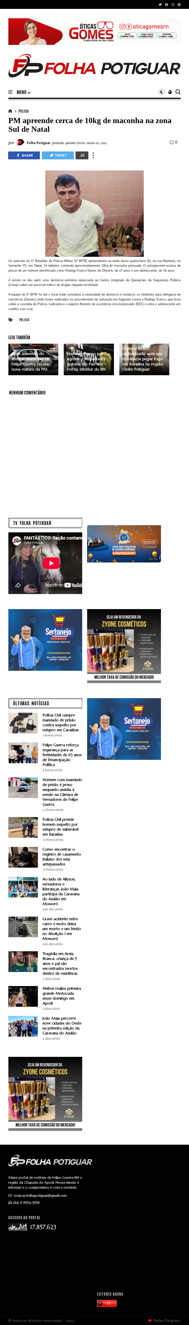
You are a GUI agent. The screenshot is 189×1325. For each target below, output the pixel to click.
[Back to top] (177, 1313)
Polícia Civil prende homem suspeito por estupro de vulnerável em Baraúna (61, 827)
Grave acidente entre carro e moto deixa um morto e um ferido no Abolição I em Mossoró (62, 928)
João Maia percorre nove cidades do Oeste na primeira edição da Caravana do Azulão (62, 1025)
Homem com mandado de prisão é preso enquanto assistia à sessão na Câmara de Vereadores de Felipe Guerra (62, 792)
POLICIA (23, 111)
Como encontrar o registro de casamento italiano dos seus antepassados (62, 856)
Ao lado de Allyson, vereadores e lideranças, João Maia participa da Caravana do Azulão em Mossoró (61, 891)
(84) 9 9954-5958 (26, 1202)
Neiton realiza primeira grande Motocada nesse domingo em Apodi (62, 996)
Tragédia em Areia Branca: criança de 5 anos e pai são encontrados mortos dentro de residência (60, 963)
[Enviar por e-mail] (82, 155)
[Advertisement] (139, 1249)
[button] (24, 92)
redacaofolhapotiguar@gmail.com (39, 1195)
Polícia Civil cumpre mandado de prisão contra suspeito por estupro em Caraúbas (61, 722)
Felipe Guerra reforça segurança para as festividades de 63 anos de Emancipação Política (62, 755)
